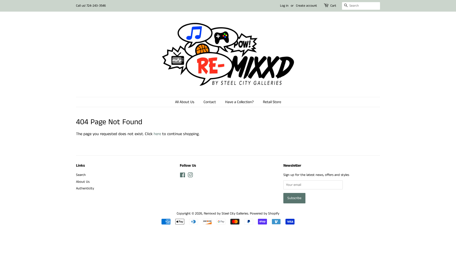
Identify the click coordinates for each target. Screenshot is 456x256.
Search (81, 175)
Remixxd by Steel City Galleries (226, 213)
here (157, 134)
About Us (83, 181)
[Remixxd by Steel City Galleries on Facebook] (182, 176)
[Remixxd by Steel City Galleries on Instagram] (190, 176)
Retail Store (272, 102)
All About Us (184, 102)
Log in (284, 5)
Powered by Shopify (264, 213)
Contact (210, 102)
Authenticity (85, 188)
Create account (306, 5)
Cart (333, 5)
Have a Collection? (239, 102)
